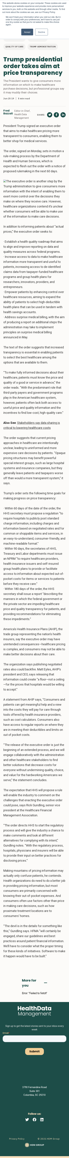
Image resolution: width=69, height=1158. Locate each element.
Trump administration (43, 46)
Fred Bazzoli (8, 112)
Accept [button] (27, 32)
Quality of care (14, 46)
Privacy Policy (16, 1138)
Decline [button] (41, 32)
